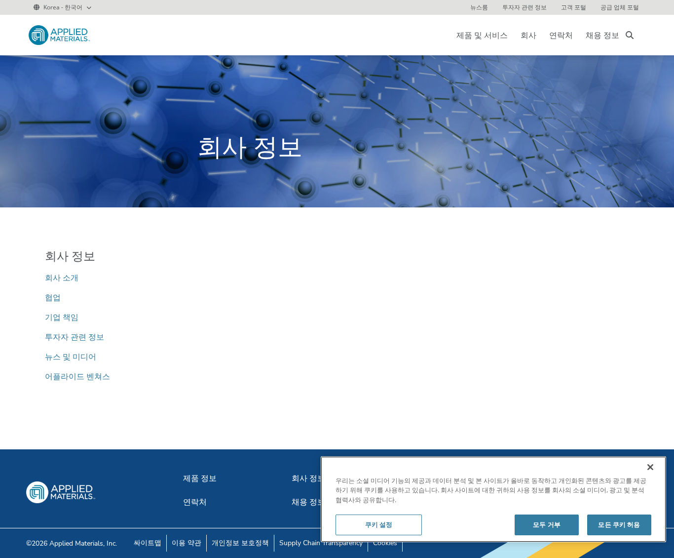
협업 (53, 297)
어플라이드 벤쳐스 (77, 376)
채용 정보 (602, 35)
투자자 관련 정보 (74, 336)
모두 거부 (547, 524)
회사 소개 (61, 277)
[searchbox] (630, 35)
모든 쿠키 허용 (619, 524)
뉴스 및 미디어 (70, 356)
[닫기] (650, 467)
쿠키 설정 (379, 524)
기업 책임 (61, 317)
